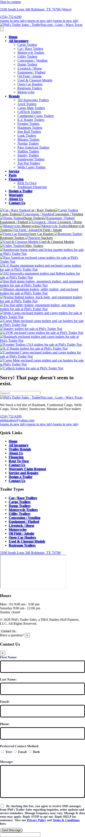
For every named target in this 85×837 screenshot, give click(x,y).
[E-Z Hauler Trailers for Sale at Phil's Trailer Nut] (42, 269)
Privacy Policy (36, 820)
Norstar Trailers (28, 143)
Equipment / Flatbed (31, 72)
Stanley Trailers (28, 155)
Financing (16, 179)
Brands (14, 96)
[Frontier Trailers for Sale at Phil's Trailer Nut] (41, 344)
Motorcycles (25, 92)
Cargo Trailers (27, 45)
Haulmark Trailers (29, 128)
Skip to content (10, 2)
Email (22, 752)
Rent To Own (26, 183)
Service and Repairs (23, 473)
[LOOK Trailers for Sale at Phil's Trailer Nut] (41, 333)
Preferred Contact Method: (19, 746)
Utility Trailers (27, 56)
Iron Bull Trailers (29, 131)
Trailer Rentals (20, 449)
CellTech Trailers (29, 112)
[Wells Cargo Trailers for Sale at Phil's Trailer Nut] (42, 317)
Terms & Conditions (66, 820)
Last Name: (8, 679)
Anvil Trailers (26, 104)
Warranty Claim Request (27, 469)
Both (36, 752)
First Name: (8, 657)
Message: (6, 761)
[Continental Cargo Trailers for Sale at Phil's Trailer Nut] (42, 356)
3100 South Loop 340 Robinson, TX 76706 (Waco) (35, 9)
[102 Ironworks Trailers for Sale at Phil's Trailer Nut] (42, 277)
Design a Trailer (20, 191)
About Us (16, 199)
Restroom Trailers (29, 88)
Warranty (16, 195)
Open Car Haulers (29, 84)
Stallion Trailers (28, 151)
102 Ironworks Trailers (33, 100)
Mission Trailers (28, 139)
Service (14, 171)
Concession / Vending (32, 60)
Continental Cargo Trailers (35, 116)
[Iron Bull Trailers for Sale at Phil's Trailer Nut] (42, 285)
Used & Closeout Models (34, 80)
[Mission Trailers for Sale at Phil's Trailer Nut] (42, 293)
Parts (13, 175)
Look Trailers (26, 135)
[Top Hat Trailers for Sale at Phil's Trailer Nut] (42, 309)
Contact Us (17, 203)
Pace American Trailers (33, 147)
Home (13, 37)
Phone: (5, 724)
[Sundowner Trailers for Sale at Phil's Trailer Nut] (42, 254)
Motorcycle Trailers (30, 52)
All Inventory (19, 41)
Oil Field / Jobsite (29, 76)
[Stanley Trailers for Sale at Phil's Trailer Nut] (31, 329)
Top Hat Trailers (28, 163)
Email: (5, 701)
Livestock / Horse (29, 68)
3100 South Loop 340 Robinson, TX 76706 (30, 552)
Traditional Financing (32, 187)
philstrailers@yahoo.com (17, 420)
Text (8, 752)
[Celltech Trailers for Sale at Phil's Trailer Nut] (31, 368)
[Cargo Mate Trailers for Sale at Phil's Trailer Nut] (42, 325)
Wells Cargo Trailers (31, 167)
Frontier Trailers (28, 124)
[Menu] (1, 29)
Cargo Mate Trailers (31, 108)
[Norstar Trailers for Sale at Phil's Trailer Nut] (42, 301)
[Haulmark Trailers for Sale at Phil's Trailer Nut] (42, 340)
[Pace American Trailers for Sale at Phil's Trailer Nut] (42, 261)
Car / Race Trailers (30, 48)
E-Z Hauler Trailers (30, 120)
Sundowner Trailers (30, 159)
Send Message (11, 830)
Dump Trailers (27, 64)
